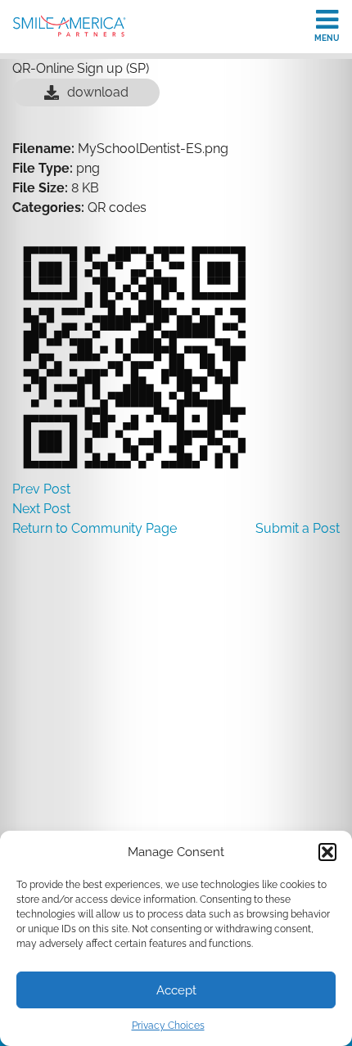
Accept (176, 990)
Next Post (41, 508)
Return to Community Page (94, 528)
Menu (327, 38)
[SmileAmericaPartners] (69, 25)
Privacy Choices (168, 1025)
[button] (327, 852)
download (98, 92)
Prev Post (41, 489)
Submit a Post (297, 528)
